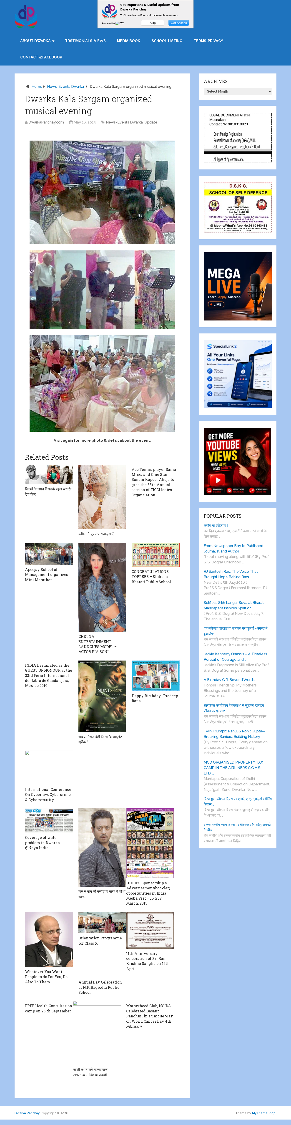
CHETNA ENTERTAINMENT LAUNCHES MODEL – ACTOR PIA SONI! (97, 644)
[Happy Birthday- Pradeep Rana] (156, 676)
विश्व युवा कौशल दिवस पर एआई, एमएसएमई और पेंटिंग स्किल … (238, 802)
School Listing (167, 41)
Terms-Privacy (208, 41)
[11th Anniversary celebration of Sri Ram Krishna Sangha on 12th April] (150, 930)
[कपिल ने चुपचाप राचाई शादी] (102, 497)
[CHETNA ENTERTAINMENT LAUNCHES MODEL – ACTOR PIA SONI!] (102, 587)
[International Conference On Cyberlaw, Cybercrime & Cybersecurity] (49, 768)
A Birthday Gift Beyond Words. (229, 680)
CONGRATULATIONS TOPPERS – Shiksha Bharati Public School (151, 576)
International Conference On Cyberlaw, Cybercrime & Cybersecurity (48, 794)
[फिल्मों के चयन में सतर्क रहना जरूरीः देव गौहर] (49, 474)
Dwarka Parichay (27, 1113)
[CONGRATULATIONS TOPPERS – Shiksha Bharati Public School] (156, 555)
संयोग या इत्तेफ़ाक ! (216, 525)
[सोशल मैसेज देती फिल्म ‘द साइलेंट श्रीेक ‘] (102, 696)
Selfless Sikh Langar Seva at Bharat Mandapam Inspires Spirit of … (234, 605)
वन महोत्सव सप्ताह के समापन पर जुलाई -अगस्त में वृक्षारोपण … (235, 631)
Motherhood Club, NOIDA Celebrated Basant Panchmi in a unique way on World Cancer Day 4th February (149, 1016)
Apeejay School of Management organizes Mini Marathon (46, 574)
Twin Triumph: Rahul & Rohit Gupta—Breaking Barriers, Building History (235, 734)
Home (37, 86)
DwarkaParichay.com (46, 122)
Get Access (179, 23)
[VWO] (120, 23)
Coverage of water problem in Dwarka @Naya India (42, 842)
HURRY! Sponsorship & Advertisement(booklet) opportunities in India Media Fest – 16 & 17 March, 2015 (148, 893)
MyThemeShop (264, 1113)
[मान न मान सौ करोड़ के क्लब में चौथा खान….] (102, 847)
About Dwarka (35, 41)
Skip (153, 23)
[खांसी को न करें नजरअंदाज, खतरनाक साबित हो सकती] (97, 1033)
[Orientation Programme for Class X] (102, 922)
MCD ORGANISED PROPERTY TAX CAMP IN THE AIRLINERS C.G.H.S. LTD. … (233, 767)
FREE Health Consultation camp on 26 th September (48, 1008)
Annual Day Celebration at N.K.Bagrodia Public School (100, 987)
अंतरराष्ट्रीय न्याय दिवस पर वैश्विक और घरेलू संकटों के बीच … (237, 827)
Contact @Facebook (41, 57)
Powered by (108, 23)
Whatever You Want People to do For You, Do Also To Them (46, 976)
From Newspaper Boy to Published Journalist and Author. (233, 548)
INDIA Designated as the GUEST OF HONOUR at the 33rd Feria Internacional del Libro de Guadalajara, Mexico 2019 (48, 675)
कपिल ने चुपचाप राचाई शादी (96, 533)
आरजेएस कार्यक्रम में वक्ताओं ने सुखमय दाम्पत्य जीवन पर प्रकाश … (234, 708)
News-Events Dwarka (65, 86)
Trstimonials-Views (85, 41)
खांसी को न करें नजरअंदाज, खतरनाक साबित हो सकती (90, 1072)
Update (150, 122)
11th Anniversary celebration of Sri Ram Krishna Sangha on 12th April (148, 961)
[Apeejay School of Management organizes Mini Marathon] (49, 554)
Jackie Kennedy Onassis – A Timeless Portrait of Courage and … (235, 657)
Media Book (128, 41)
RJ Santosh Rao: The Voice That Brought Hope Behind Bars (231, 574)
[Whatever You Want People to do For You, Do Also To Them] (49, 939)
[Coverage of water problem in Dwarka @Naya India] (49, 820)
